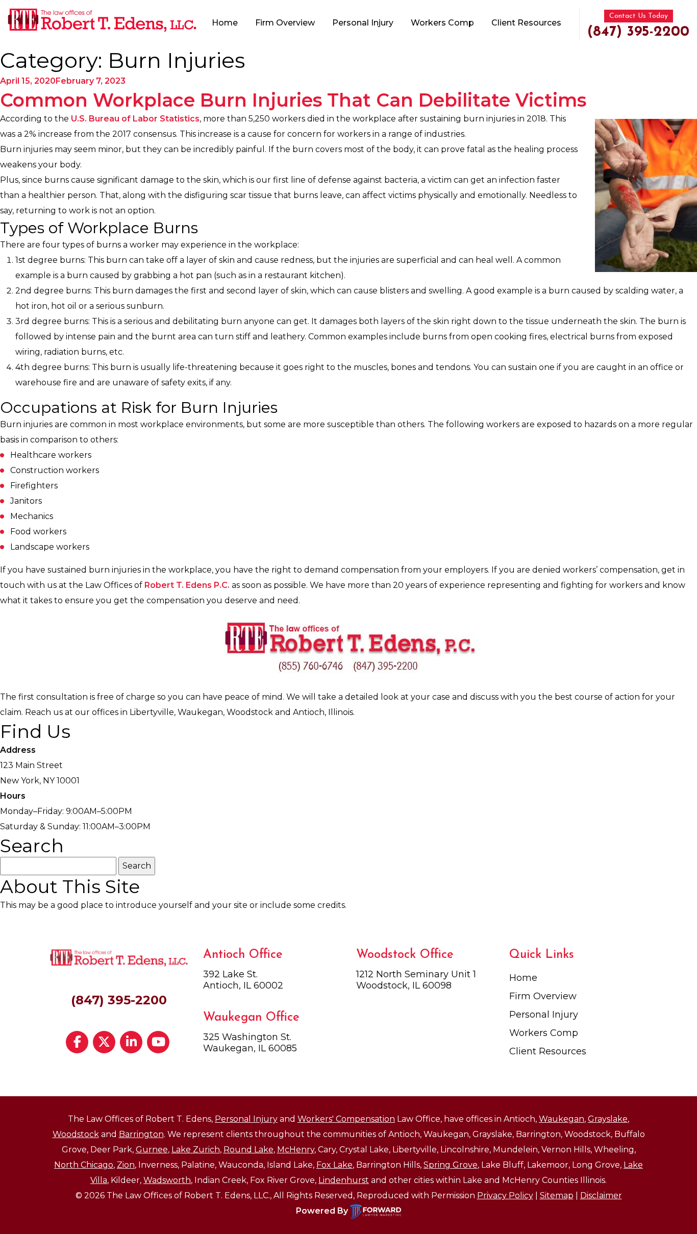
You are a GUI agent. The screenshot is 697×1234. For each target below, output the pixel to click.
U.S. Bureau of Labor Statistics (135, 119)
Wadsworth (167, 1180)
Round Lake (248, 1149)
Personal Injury (362, 23)
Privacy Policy (505, 1195)
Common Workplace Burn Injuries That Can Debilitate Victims (293, 100)
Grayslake (608, 1119)
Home (225, 23)
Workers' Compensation (346, 1119)
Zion (126, 1165)
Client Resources (526, 23)
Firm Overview (285, 23)
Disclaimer (601, 1195)
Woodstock (76, 1134)
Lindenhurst (343, 1180)
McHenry (295, 1149)
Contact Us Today (638, 16)
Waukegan (561, 1119)
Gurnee (152, 1149)
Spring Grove (451, 1165)
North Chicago (83, 1165)
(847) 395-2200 (638, 32)
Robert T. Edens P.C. (187, 585)
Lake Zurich (195, 1149)
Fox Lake (334, 1165)
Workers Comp (442, 23)
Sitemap (557, 1195)
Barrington (141, 1134)
